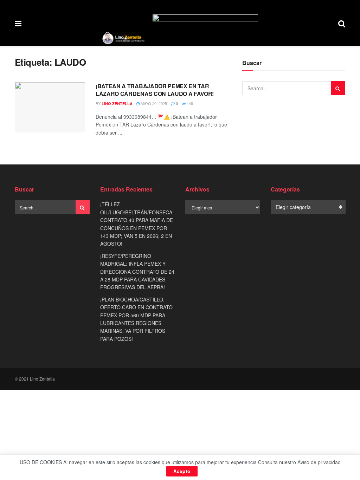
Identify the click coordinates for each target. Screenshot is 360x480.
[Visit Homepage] (123, 38)
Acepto (182, 471)
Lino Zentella (117, 103)
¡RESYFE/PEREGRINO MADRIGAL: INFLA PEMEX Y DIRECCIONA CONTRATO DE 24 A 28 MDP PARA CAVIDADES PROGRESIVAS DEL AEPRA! (137, 271)
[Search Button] (341, 23)
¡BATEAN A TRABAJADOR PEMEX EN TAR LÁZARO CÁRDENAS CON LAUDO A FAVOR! (155, 90)
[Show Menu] (18, 23)
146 (189, 103)
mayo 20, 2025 (153, 103)
